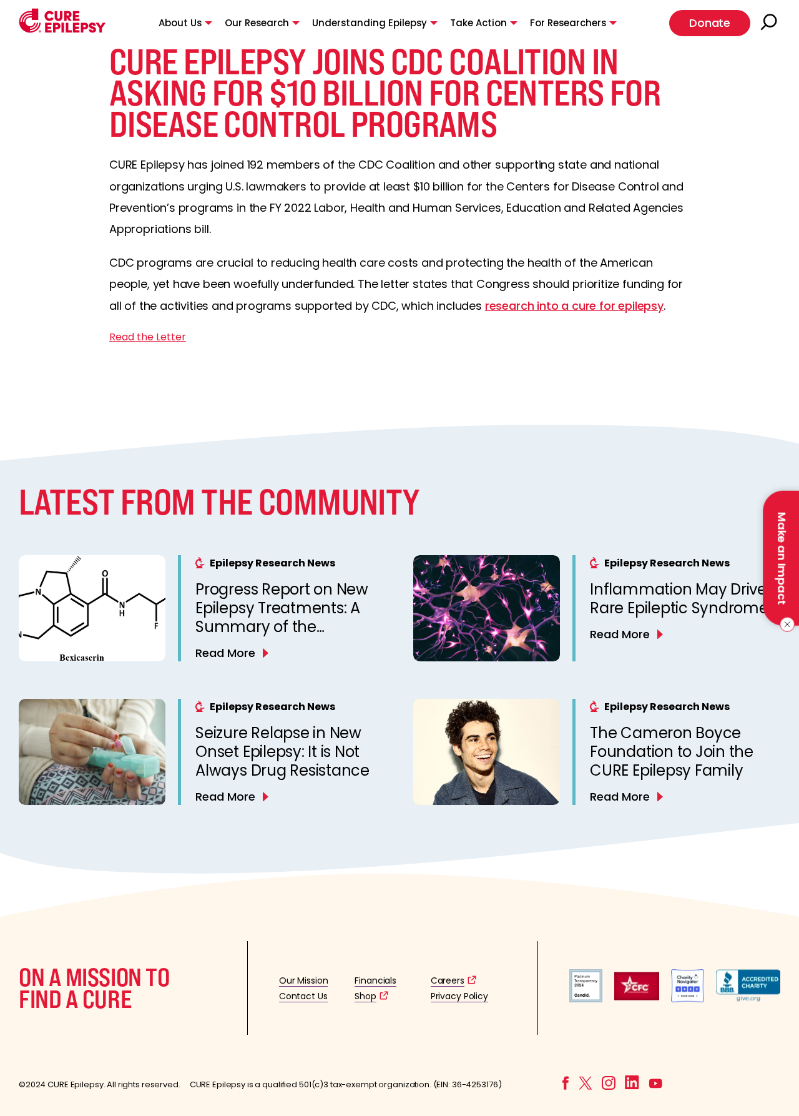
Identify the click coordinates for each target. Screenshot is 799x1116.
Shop (365, 996)
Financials (375, 980)
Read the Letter (147, 337)
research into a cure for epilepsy (574, 306)
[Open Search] (770, 23)
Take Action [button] (478, 22)
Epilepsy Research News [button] (272, 563)
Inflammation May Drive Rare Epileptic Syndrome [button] (679, 598)
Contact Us (303, 996)
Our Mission (303, 980)
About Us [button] (180, 22)
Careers (447, 980)
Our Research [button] (257, 22)
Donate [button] (709, 23)
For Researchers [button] (568, 22)
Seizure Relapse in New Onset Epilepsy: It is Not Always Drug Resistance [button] (282, 752)
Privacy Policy (459, 996)
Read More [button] (225, 653)
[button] (62, 29)
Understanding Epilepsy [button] (369, 22)
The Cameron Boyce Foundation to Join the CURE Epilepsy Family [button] (671, 752)
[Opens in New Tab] (585, 999)
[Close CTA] (785, 624)
